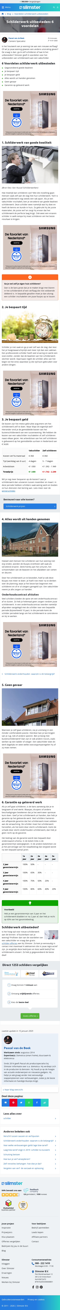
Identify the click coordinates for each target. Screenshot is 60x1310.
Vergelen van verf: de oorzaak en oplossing (23, 1168)
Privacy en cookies (36, 1299)
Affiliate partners (40, 1237)
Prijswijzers (7, 1232)
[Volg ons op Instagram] (37, 1287)
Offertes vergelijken (11, 1241)
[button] (45, 1103)
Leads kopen (37, 1232)
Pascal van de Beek (16, 38)
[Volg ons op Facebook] (33, 1287)
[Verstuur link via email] (5, 1103)
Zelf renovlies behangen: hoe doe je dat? (22, 1163)
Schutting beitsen (11, 1154)
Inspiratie (6, 1227)
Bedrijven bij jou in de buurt (15, 1246)
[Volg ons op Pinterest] (41, 1287)
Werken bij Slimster (11, 1282)
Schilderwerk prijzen (15, 506)
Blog (9, 14)
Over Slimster (8, 1268)
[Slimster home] (30, 7)
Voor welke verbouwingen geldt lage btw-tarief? (25, 1145)
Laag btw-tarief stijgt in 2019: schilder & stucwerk (26, 1150)
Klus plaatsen (8, 1237)
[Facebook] (37, 1103)
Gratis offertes (29, 1016)
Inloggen (6, 1263)
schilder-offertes (9, 943)
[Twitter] (21, 1103)
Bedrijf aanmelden (40, 1227)
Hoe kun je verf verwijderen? (16, 1159)
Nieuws (5, 1277)
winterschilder (8, 491)
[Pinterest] (13, 1103)
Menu (8, 7)
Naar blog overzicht (14, 1089)
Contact (35, 1241)
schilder (7, 1118)
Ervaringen (7, 1273)
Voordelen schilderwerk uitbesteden (31, 14)
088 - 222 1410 (42, 1263)
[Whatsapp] (29, 1103)
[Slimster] (4, 13)
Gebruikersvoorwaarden (13, 1299)
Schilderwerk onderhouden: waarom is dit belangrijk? (30, 674)
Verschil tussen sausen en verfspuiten (21, 1136)
